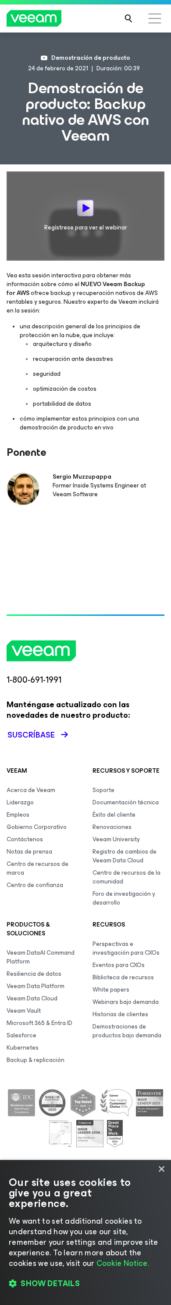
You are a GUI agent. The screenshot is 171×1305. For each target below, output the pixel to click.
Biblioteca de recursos (123, 977)
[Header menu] (154, 18)
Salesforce (21, 1035)
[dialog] (85, 1232)
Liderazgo (20, 802)
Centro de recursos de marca (37, 868)
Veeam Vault (24, 1011)
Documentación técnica (126, 802)
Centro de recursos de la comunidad (126, 877)
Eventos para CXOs (119, 965)
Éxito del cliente (114, 815)
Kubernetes (23, 1048)
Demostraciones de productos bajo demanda (127, 1030)
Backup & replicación (35, 1060)
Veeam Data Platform (35, 986)
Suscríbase (31, 735)
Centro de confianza (35, 885)
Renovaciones (112, 827)
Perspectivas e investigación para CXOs (126, 948)
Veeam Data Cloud (32, 998)
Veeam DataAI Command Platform (41, 957)
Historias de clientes (120, 1014)
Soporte (103, 790)
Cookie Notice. (122, 1263)
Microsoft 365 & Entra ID (39, 1023)
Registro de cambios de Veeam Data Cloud (125, 856)
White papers (111, 990)
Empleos (18, 815)
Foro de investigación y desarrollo (124, 898)
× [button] (161, 1169)
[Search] (128, 18)
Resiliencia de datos (34, 974)
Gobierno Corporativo (37, 827)
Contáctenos (25, 839)
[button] (85, 1283)
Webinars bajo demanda (126, 1002)
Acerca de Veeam (31, 790)
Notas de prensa (29, 852)
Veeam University (116, 839)
